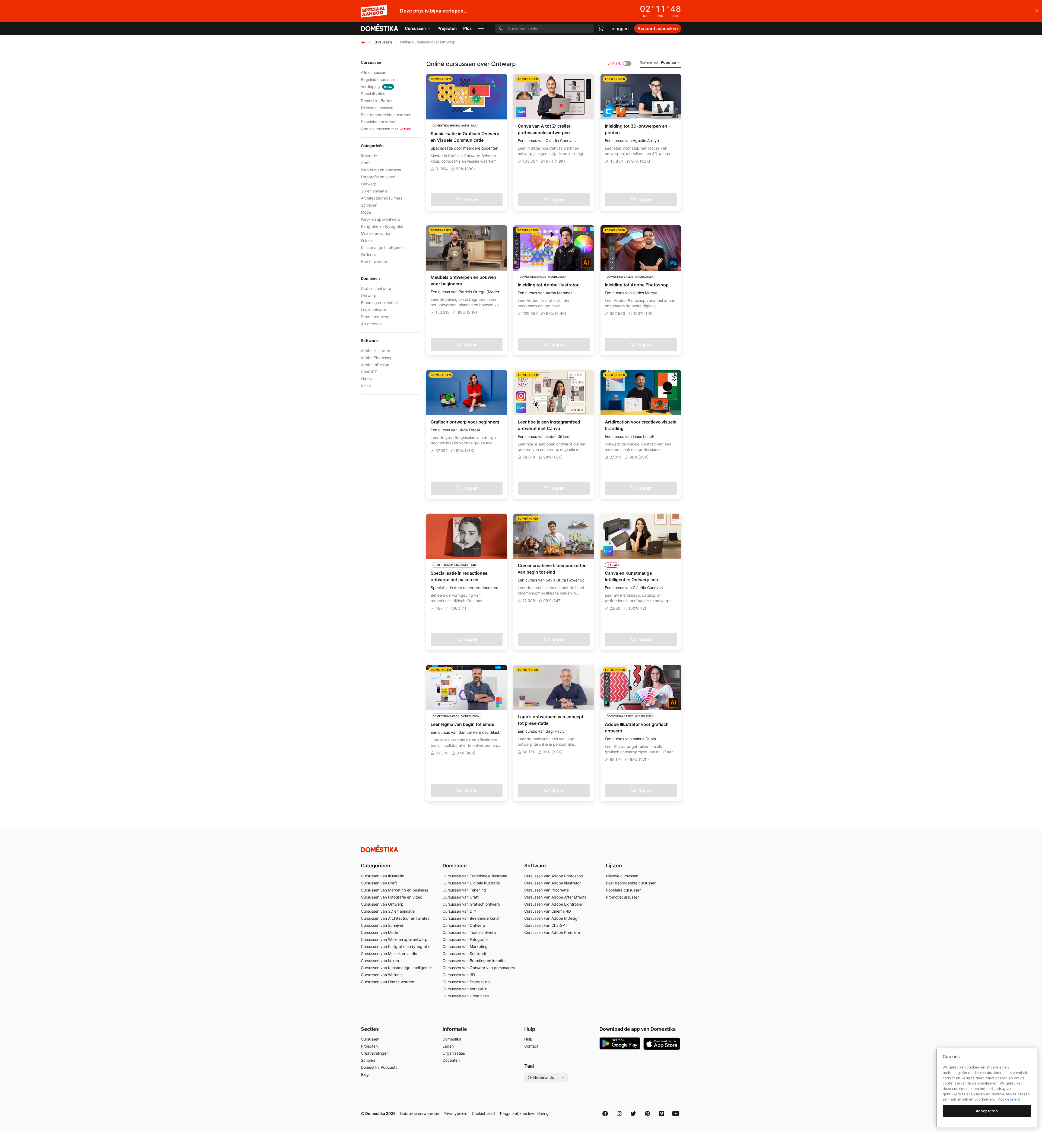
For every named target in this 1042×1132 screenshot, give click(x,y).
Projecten (447, 28)
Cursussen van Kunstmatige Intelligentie (396, 967)
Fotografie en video (378, 177)
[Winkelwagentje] (600, 28)
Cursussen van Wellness (382, 974)
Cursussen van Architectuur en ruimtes (395, 918)
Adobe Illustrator (375, 350)
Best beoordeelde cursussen (386, 114)
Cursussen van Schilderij (464, 953)
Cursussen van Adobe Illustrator (552, 883)
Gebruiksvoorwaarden (419, 1113)
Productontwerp (375, 316)
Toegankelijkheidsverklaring (524, 1113)
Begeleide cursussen (379, 79)
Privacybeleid (455, 1113)
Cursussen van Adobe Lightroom (553, 904)
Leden (448, 1046)
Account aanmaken (657, 28)
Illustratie (369, 155)
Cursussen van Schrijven (382, 925)
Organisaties (454, 1053)
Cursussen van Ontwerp (382, 904)
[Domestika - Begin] (379, 28)
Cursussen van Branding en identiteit (475, 960)
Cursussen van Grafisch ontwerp (471, 904)
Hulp (528, 1039)
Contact (531, 1046)
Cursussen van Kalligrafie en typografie (395, 946)
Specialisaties (373, 93)
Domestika (452, 1039)
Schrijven (369, 205)
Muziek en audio (375, 233)
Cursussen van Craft (379, 883)
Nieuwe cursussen (377, 107)
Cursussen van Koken (380, 960)
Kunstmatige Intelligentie (383, 247)
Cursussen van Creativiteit (466, 996)
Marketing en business (381, 169)
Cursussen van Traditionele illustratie (475, 876)
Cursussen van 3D (459, 974)
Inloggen (620, 28)
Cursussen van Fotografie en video (391, 897)
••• (481, 28)
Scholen (368, 1060)
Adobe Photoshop (377, 357)
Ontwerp (368, 184)
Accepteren (987, 1111)
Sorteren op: (658, 62)
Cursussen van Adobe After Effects (555, 897)
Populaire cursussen (378, 121)
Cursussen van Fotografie (465, 939)
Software (535, 865)
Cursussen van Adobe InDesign (552, 918)
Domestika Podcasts (379, 1067)
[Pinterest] (647, 1113)
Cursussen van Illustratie (382, 876)
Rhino (366, 386)
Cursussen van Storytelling (466, 981)
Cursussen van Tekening (464, 890)
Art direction (372, 323)
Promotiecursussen (623, 897)
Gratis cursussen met (379, 129)
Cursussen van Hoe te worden (387, 981)
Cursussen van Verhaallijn (465, 988)
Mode (366, 212)
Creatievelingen (375, 1053)
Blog (365, 1074)
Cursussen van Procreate (546, 890)
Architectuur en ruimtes (381, 198)
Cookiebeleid (483, 1113)
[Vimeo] (661, 1113)
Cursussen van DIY (459, 911)
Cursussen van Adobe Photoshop (553, 876)
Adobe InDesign (375, 364)
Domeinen (455, 865)
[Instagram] (619, 1113)
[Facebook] (605, 1113)
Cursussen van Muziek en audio (389, 953)
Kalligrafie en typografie (382, 226)
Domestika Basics (376, 100)
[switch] (627, 63)
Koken (366, 240)
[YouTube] (675, 1113)
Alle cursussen (373, 72)
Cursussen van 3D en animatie (388, 911)
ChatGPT (369, 371)
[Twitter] (633, 1113)
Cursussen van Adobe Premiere (552, 932)
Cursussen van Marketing (465, 946)
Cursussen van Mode (379, 932)
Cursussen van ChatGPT (545, 925)
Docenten (451, 1060)
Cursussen (415, 28)
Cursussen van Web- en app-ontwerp (394, 939)
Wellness (368, 254)
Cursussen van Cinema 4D (547, 911)
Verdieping (376, 86)
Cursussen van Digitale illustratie (471, 883)
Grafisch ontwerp (376, 288)
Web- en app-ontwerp (380, 219)
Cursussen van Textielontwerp (469, 932)
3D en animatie (374, 191)
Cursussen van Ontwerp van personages (479, 967)
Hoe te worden (374, 261)
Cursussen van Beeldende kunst (471, 918)
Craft (365, 162)
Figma (366, 379)
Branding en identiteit (380, 302)
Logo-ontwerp (373, 309)
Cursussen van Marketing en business (394, 890)
